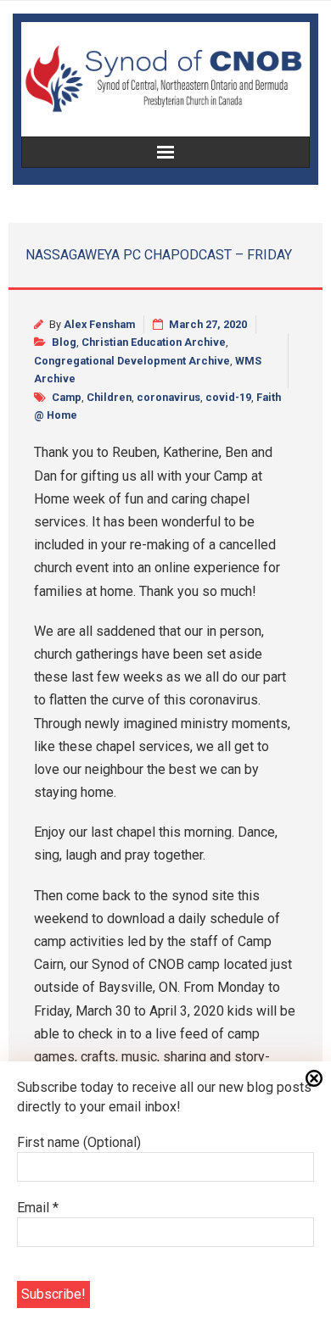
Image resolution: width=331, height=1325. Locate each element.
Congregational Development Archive (132, 360)
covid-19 (228, 397)
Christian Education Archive (153, 342)
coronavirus (168, 397)
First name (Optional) (79, 1142)
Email (38, 1208)
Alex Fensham (99, 324)
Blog (64, 342)
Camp (66, 397)
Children (109, 397)
